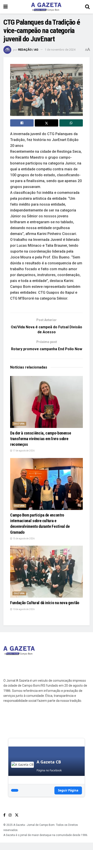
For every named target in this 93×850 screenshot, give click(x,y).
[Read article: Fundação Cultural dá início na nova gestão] (46, 572)
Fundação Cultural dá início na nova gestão (44, 602)
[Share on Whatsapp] (71, 123)
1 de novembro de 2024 (60, 49)
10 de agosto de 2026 (23, 609)
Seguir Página (68, 790)
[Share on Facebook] (22, 123)
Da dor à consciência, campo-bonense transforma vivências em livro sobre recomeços (40, 439)
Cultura (19, 424)
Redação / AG (28, 49)
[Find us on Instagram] (10, 815)
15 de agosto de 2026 (23, 538)
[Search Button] (87, 7)
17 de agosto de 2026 (23, 450)
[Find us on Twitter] (17, 815)
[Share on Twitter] (46, 123)
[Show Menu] (5, 7)
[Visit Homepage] (46, 6)
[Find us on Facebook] (4, 815)
